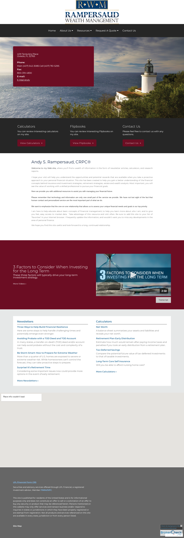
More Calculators (106, 371)
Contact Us (129, 30)
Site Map (17, 526)
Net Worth (102, 327)
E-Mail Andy (23, 80)
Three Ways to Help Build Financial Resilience (42, 327)
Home (52, 30)
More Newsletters (28, 380)
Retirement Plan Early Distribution (115, 338)
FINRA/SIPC (46, 490)
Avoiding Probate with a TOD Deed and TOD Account (46, 338)
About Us (65, 30)
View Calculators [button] (30, 143)
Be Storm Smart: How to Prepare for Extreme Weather (47, 353)
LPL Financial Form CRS (24, 482)
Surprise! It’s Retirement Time (33, 367)
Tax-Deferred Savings (108, 350)
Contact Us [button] (131, 143)
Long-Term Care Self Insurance (113, 361)
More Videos (19, 284)
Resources (83, 30)
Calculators (104, 321)
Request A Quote (106, 30)
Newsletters (25, 321)
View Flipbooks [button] (82, 143)
